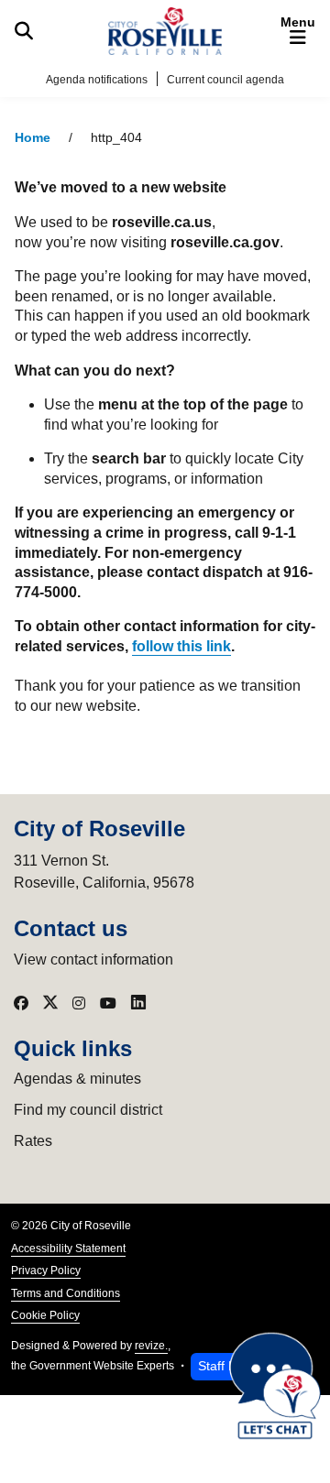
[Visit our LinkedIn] (138, 1003)
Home (32, 138)
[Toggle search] (23, 31)
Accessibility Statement (68, 1248)
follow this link (181, 646)
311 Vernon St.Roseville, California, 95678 (104, 871)
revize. (151, 1345)
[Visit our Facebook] (21, 1003)
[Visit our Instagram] (78, 1003)
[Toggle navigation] (298, 31)
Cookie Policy (45, 1315)
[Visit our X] (50, 1003)
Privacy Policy (46, 1270)
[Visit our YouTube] (108, 1003)
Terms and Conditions (65, 1293)
